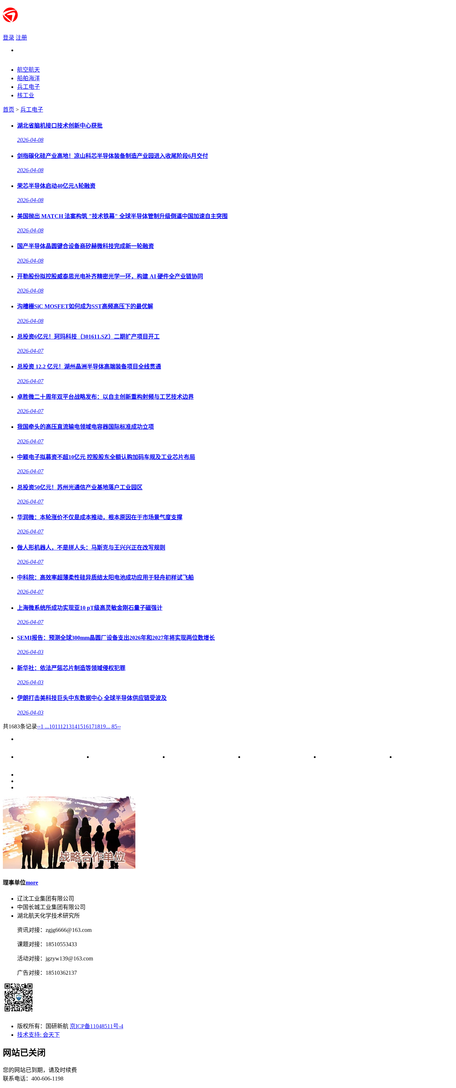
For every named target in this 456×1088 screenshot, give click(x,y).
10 (52, 726)
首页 (8, 110)
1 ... (45, 726)
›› (119, 726)
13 (69, 726)
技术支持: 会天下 (38, 1035)
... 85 (111, 726)
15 (80, 726)
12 (63, 726)
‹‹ (39, 726)
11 (57, 726)
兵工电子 (31, 110)
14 (74, 726)
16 (86, 726)
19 (103, 726)
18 (97, 726)
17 (91, 726)
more (32, 883)
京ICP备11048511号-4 (96, 1026)
